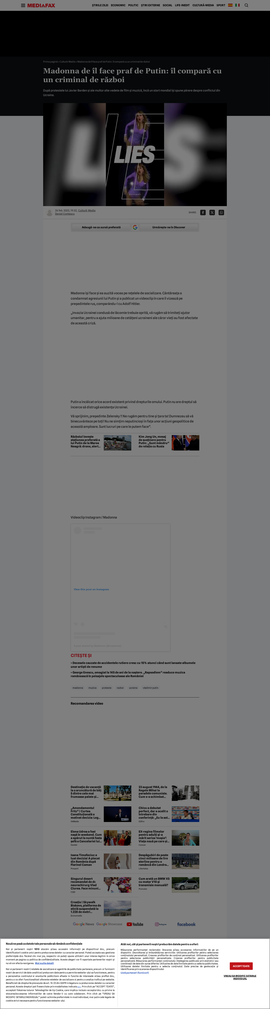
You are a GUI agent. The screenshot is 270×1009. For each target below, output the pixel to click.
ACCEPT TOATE (241, 966)
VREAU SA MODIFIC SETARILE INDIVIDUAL (240, 977)
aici (79, 987)
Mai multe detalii (44, 963)
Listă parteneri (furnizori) (135, 972)
